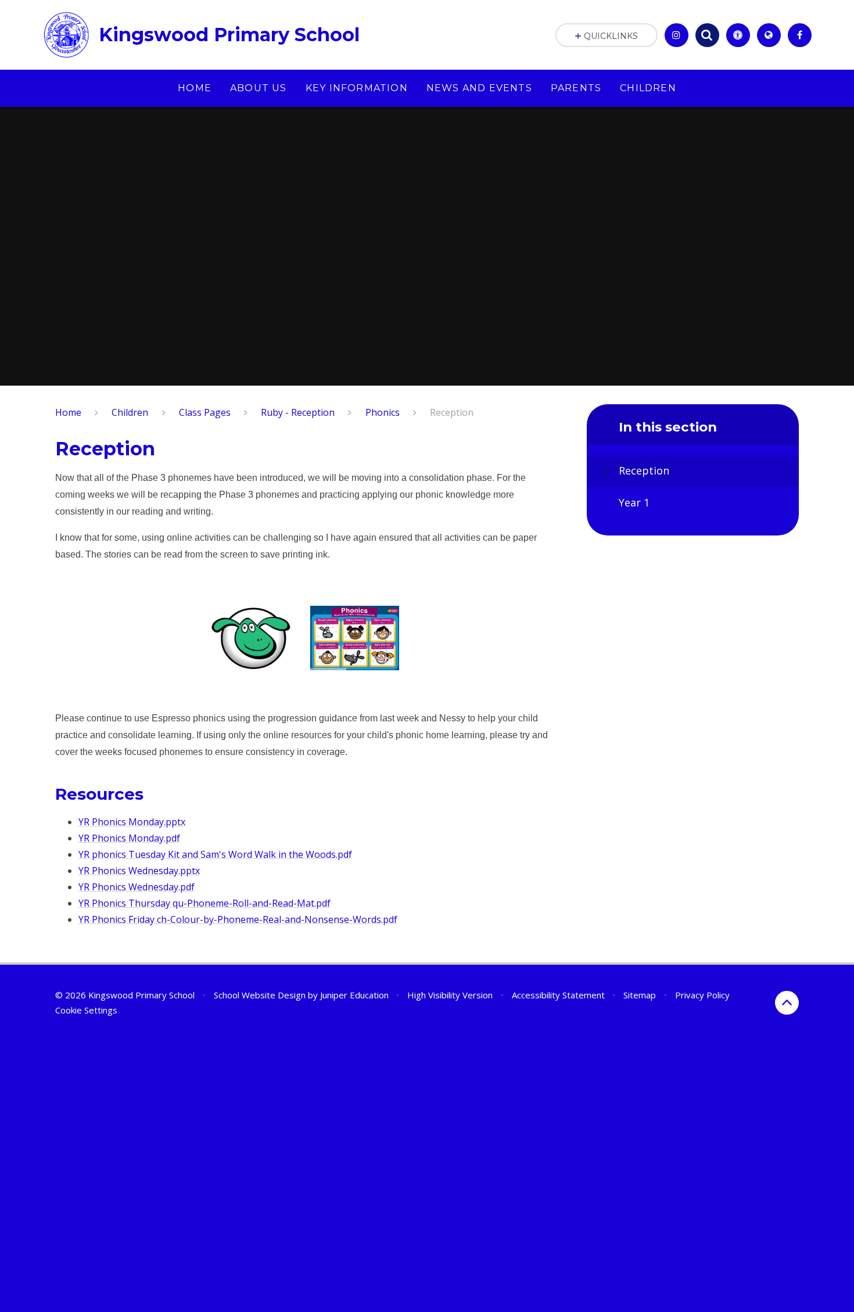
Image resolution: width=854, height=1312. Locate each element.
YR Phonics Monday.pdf (129, 838)
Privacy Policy (702, 995)
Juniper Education (354, 995)
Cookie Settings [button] (86, 1010)
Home (68, 412)
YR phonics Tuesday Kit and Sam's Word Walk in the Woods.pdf (215, 854)
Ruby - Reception (298, 412)
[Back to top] (787, 1003)
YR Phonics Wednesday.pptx (139, 870)
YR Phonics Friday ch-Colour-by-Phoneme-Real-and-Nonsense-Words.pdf (237, 919)
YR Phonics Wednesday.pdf (136, 886)
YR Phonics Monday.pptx (131, 821)
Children (130, 412)
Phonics (382, 412)
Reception (451, 412)
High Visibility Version (450, 995)
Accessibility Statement (558, 995)
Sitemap (639, 995)
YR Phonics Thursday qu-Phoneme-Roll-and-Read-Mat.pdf (204, 903)
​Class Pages (205, 412)
